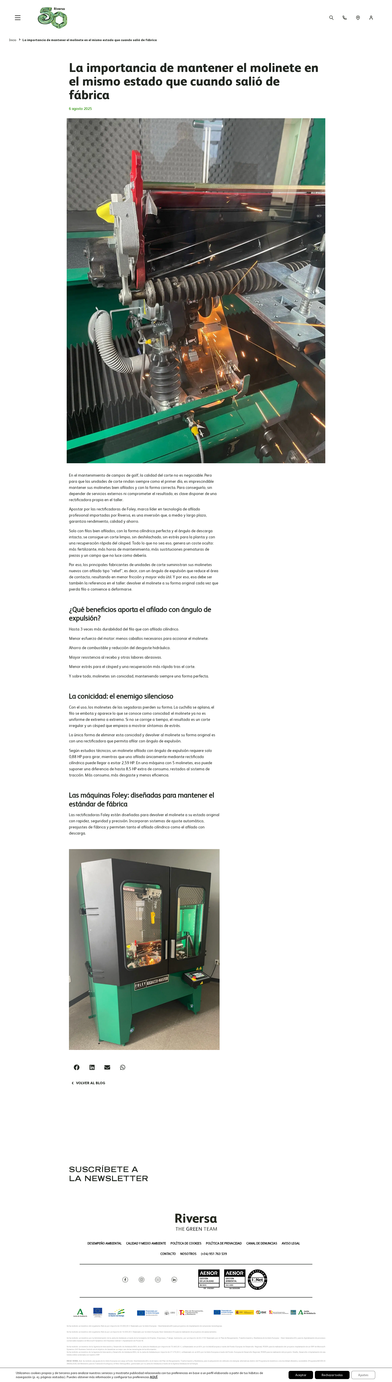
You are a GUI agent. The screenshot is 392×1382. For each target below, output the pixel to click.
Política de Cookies (186, 1243)
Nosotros (188, 1254)
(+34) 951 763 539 (214, 1254)
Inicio (12, 40)
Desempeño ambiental (105, 1243)
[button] (76, 1067)
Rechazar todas (332, 1375)
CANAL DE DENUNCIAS (261, 1243)
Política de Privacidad (224, 1243)
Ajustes (363, 1375)
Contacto (168, 1254)
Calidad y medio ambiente (146, 1243)
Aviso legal (291, 1243)
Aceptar (300, 1375)
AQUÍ (153, 1377)
